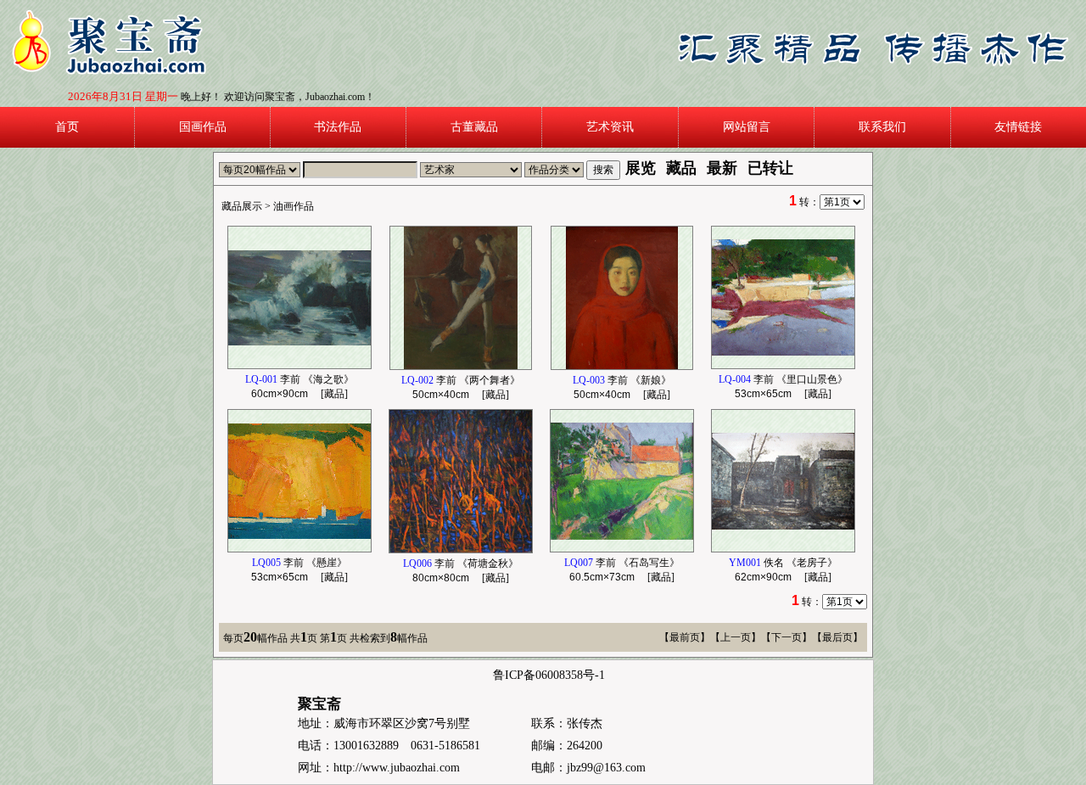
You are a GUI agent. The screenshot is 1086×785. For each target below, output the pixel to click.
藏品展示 (241, 206)
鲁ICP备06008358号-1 (549, 675)
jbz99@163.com (606, 767)
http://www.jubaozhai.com (396, 767)
